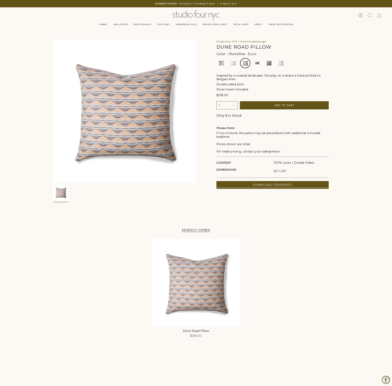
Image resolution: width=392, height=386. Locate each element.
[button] (103, 24)
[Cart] (379, 15)
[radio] (221, 63)
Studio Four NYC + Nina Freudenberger (241, 41)
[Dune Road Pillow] (196, 283)
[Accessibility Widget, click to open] (386, 380)
